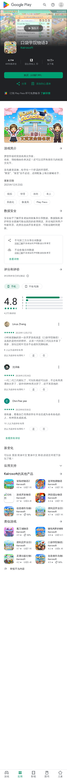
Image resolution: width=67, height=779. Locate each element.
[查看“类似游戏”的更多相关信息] (61, 521)
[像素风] (25, 202)
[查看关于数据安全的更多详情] (14, 259)
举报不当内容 (14, 568)
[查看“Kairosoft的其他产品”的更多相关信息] (61, 474)
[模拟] (9, 193)
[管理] (22, 193)
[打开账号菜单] (61, 5)
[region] (33, 62)
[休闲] (35, 193)
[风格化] (10, 202)
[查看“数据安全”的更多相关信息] (61, 211)
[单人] (48, 193)
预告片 (33, 28)
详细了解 (19, 243)
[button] (37, 64)
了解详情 (45, 93)
